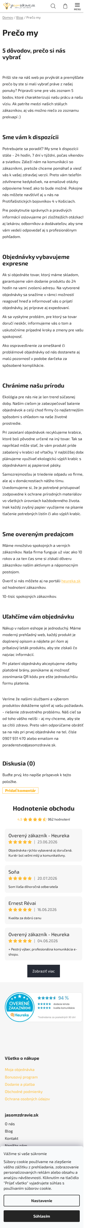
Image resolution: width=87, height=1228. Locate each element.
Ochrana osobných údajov (27, 1098)
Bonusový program (21, 1077)
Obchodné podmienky (24, 1091)
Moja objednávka (20, 1069)
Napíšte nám (16, 1145)
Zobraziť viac (43, 971)
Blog (9, 1131)
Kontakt (11, 1138)
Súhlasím (41, 1216)
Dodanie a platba (20, 1084)
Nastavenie (41, 1200)
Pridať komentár (20, 790)
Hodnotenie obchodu (43, 808)
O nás (10, 1123)
